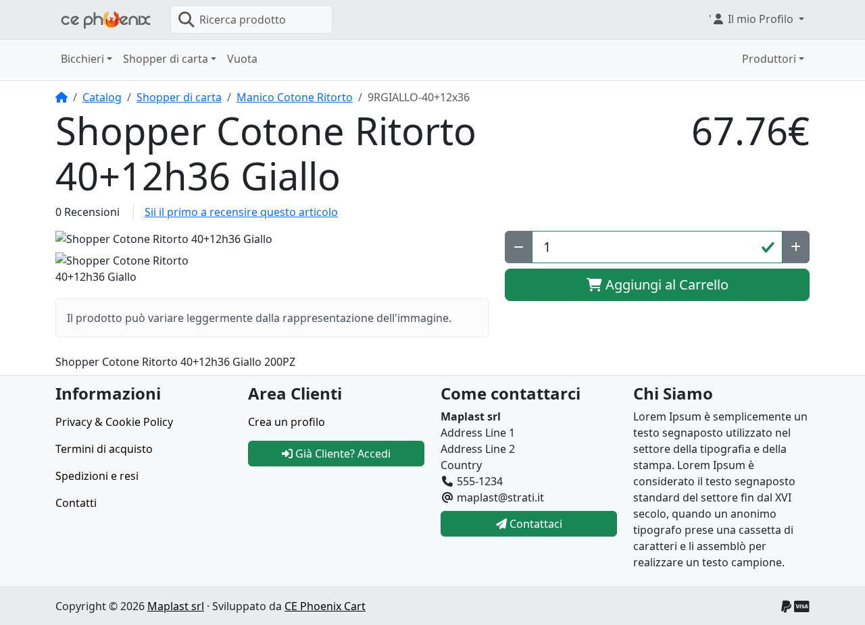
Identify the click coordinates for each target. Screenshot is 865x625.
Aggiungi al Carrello (665, 284)
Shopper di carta (179, 97)
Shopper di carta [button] (165, 58)
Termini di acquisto (104, 448)
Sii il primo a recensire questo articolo (241, 212)
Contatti (76, 502)
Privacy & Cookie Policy (114, 421)
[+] (796, 247)
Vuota (242, 58)
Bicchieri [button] (82, 58)
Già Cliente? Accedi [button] (342, 453)
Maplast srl (175, 606)
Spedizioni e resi (97, 475)
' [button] (751, 18)
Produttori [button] (769, 58)
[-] (519, 247)
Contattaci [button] (534, 523)
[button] (272, 239)
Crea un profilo (286, 421)
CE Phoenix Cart (325, 606)
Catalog (102, 97)
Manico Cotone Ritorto (295, 97)
